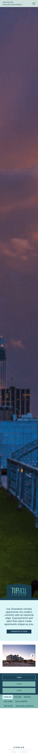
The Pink (8, 701)
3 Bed (19, 690)
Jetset (27, 697)
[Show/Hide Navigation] (33, 3)
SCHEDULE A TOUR (19, 631)
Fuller (17, 697)
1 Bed (19, 677)
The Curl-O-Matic (25, 706)
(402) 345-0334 (8, 2)
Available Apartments (12, 4)
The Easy (8, 706)
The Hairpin (21, 701)
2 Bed (19, 684)
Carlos (8, 697)
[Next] (32, 655)
